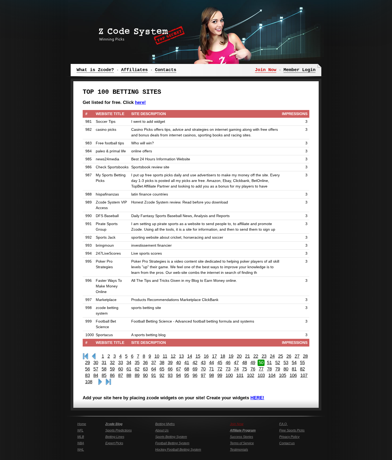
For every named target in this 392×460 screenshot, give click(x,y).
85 (104, 375)
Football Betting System (172, 443)
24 (272, 356)
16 (206, 356)
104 (271, 375)
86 (112, 375)
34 (128, 362)
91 (153, 375)
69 (195, 369)
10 (156, 356)
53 (285, 362)
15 (197, 356)
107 (303, 375)
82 (302, 369)
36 (145, 362)
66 (170, 369)
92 (161, 375)
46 (228, 362)
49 (252, 362)
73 (228, 369)
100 (229, 375)
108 (88, 381)
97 (203, 375)
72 (219, 369)
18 (222, 356)
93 (170, 375)
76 (252, 369)
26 (288, 356)
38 (161, 362)
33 (120, 362)
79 (277, 369)
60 (120, 369)
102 (250, 375)
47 (236, 362)
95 (186, 375)
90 (145, 375)
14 (189, 356)
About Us (162, 430)
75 (244, 369)
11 (165, 356)
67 (178, 369)
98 (211, 375)
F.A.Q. (283, 424)
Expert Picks (114, 443)
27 (297, 356)
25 (280, 356)
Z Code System (140, 33)
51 (269, 362)
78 (269, 369)
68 (186, 369)
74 (236, 369)
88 (128, 375)
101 (239, 375)
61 (128, 369)
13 (181, 356)
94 (178, 375)
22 (255, 356)
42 (195, 362)
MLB (80, 437)
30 (95, 362)
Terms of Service (242, 443)
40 (178, 362)
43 (203, 362)
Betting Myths (165, 424)
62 (137, 369)
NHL (80, 449)
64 (153, 369)
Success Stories (241, 437)
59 (112, 369)
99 (219, 375)
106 (293, 375)
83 (87, 375)
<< (94, 356)
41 (186, 362)
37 (153, 362)
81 (294, 369)
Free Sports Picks (292, 430)
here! (140, 102)
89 (137, 375)
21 (247, 356)
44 (211, 362)
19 (231, 356)
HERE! (257, 397)
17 (214, 356)
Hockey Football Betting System (178, 449)
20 (239, 356)
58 (104, 369)
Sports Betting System (171, 437)
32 (112, 362)
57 (95, 369)
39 (170, 362)
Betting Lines (114, 437)
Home (81, 424)
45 (219, 362)
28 (305, 356)
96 (195, 375)
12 (173, 356)
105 (282, 375)
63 (145, 369)
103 (261, 375)
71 (211, 369)
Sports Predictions (118, 430)
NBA (80, 443)
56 (87, 369)
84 (95, 375)
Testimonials (239, 449)
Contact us (287, 443)
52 (277, 362)
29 (87, 362)
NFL (80, 430)
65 (161, 369)
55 (302, 362)
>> (100, 382)
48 (244, 362)
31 (104, 362)
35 (137, 362)
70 (203, 369)
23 (264, 356)
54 (294, 362)
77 (261, 369)
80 (285, 369)
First (85, 356)
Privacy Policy (289, 437)
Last (108, 382)
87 (120, 375)
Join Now (236, 424)
